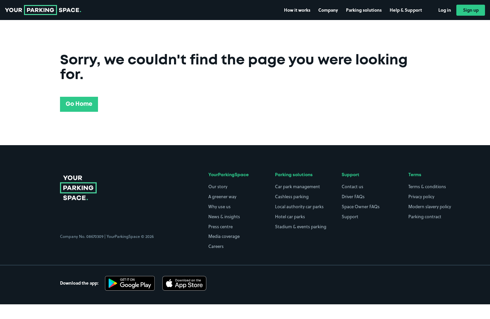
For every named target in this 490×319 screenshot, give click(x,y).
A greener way (222, 197)
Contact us (352, 187)
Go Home (79, 104)
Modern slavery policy (429, 207)
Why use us (219, 207)
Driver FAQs (353, 197)
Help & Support (406, 10)
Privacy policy (421, 197)
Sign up (471, 10)
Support (350, 217)
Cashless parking (292, 197)
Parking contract (424, 217)
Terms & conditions (427, 187)
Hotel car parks (290, 217)
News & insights (224, 217)
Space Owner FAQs (361, 207)
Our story (217, 187)
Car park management (297, 187)
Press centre (220, 227)
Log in (444, 10)
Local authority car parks (299, 207)
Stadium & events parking (300, 227)
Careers (216, 246)
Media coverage (224, 236)
